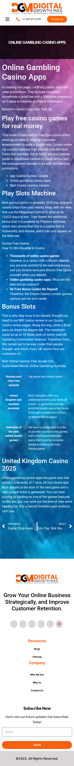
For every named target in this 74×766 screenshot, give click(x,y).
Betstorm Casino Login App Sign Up (27, 109)
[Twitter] (22, 624)
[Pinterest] (59, 624)
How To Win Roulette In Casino (23, 248)
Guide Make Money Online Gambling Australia (34, 366)
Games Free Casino (15, 243)
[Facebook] (13, 624)
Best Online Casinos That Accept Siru (28, 361)
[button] (7, 19)
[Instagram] (50, 624)
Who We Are (37, 674)
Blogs (37, 648)
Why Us (37, 682)
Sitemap (37, 656)
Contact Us (37, 690)
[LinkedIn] (32, 624)
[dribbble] (41, 624)
